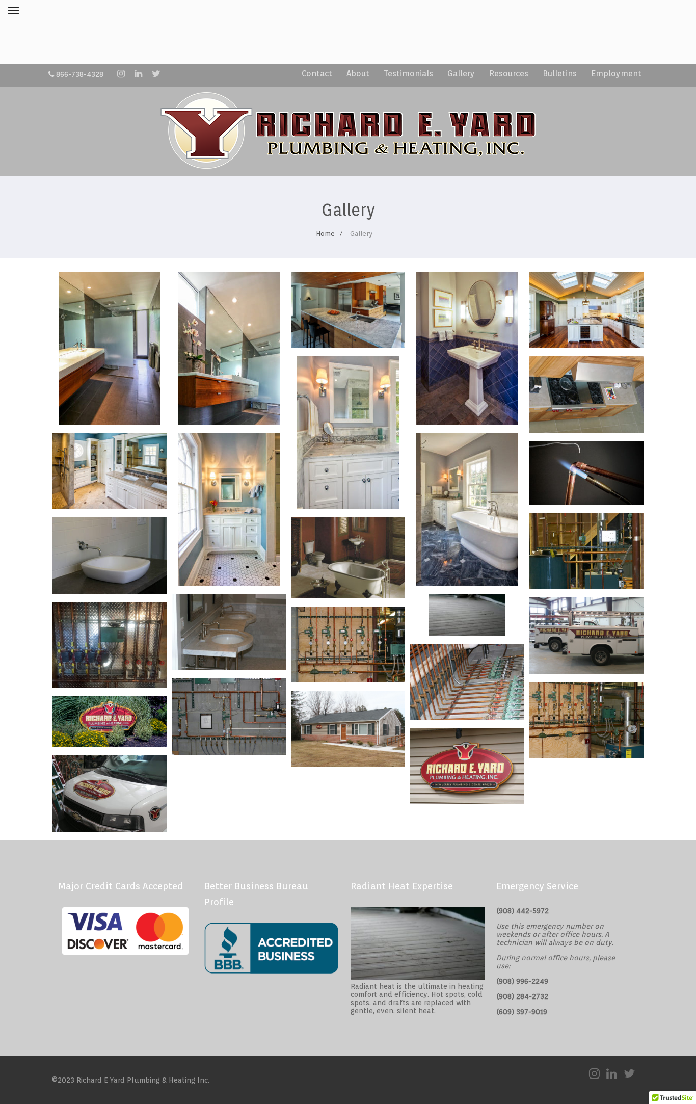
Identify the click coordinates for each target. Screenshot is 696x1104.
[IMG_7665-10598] (109, 744)
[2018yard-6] (229, 667)
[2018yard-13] (467, 717)
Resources (508, 73)
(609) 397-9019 (521, 1012)
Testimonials (408, 73)
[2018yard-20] (586, 430)
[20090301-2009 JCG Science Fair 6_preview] (348, 764)
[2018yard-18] (229, 752)
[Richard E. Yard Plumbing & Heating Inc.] (348, 171)
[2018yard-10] (586, 586)
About (357, 73)
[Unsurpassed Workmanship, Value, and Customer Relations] (109, 422)
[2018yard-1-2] (348, 595)
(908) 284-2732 (522, 996)
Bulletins (560, 73)
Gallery (461, 73)
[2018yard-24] (467, 801)
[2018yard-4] (586, 502)
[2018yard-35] (109, 829)
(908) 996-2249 (522, 981)
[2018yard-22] (109, 591)
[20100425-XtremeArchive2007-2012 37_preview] (586, 671)
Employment (616, 73)
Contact (317, 73)
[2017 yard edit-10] (109, 685)
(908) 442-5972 (522, 911)
